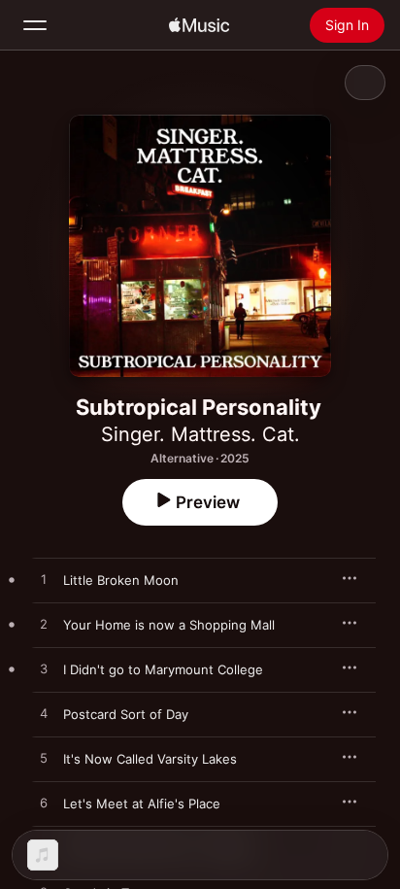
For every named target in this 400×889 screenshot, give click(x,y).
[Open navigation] (35, 25)
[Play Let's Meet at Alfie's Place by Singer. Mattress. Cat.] (43, 803)
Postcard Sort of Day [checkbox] (125, 714)
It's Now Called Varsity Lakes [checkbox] (150, 759)
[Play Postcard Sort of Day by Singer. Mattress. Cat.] (43, 714)
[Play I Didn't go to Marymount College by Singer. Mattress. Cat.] (43, 669)
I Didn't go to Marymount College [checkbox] (163, 669)
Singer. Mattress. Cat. (200, 434)
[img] (199, 25)
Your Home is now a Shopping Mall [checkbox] (169, 625)
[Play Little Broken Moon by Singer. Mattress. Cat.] (43, 580)
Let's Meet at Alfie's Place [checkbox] (141, 803)
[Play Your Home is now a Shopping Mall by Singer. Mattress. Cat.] (43, 624)
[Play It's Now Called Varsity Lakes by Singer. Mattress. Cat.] (43, 759)
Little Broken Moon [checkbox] (121, 580)
